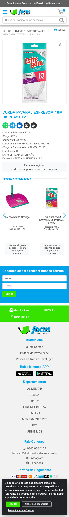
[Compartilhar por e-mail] (27, 125)
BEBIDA (34, 394)
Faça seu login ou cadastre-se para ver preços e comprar (34, 167)
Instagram (36, 458)
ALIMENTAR (34, 388)
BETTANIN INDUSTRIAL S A (28, 158)
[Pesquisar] (62, 20)
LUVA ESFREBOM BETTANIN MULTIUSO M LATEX (51, 220)
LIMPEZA (34, 413)
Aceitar (13, 504)
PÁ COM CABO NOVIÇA (17, 217)
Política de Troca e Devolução (34, 359)
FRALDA (34, 401)
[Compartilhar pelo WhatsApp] (5, 125)
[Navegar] (4, 215)
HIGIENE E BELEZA (34, 407)
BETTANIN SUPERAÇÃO (22, 154)
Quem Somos (34, 347)
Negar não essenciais (36, 504)
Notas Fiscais (21, 316)
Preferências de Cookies (21, 510)
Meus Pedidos (21, 310)
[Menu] (5, 12)
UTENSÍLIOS (34, 431)
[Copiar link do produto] (34, 125)
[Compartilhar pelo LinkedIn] (20, 125)
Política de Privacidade (34, 353)
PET (34, 425)
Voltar (61, 29)
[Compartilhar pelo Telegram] (12, 125)
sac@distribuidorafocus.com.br (36, 453)
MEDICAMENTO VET (34, 419)
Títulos (52, 310)
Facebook (36, 463)
